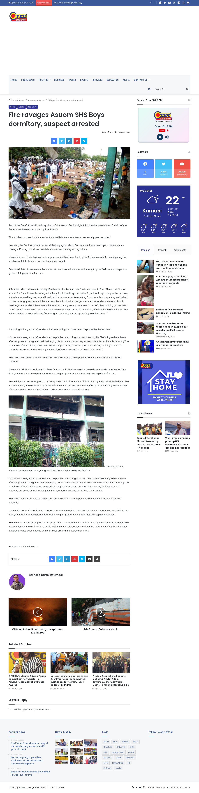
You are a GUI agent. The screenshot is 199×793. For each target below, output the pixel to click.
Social (21, 107)
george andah (118, 752)
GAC (106, 752)
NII (129, 763)
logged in (25, 709)
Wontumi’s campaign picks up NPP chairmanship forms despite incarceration (90, 2)
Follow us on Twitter (160, 732)
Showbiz (97, 80)
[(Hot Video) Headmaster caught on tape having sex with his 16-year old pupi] (145, 266)
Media (126, 80)
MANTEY (107, 757)
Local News (28, 80)
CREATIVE (121, 747)
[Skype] (84, 141)
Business (59, 80)
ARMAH (125, 742)
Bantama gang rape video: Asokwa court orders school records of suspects (172, 280)
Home (14, 80)
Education (112, 80)
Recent (162, 249)
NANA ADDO (117, 763)
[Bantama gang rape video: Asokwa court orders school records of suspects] (145, 290)
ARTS (135, 742)
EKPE (132, 747)
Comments (180, 249)
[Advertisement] (99, 52)
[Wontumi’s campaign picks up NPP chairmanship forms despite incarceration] (177, 428)
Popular (145, 249)
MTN (106, 763)
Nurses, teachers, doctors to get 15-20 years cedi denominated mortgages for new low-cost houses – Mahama (69, 680)
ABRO (106, 742)
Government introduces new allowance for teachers (172, 343)
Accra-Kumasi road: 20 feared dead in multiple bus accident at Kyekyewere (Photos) (172, 328)
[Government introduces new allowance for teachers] (145, 346)
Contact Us (140, 80)
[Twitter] (62, 141)
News (21, 100)
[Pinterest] (77, 141)
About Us (160, 787)
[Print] (97, 559)
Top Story (32, 107)
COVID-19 (185, 787)
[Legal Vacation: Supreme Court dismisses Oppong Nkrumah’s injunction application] (90, 760)
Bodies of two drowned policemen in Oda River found (173, 311)
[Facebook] (54, 141)
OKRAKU (107, 768)
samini (118, 768)
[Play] (160, 137)
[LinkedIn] (69, 141)
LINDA (131, 752)
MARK (118, 757)
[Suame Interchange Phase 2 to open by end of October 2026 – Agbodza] (149, 428)
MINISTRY (130, 757)
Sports (84, 80)
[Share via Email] (89, 559)
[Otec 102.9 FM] (37, 16)
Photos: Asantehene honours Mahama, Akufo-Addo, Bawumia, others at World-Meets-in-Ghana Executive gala (111, 680)
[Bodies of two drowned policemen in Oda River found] (145, 314)
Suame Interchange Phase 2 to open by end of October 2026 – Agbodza (149, 442)
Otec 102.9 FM (57, 787)
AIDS (115, 742)
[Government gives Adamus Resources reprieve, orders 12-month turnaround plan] (61, 743)
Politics (43, 80)
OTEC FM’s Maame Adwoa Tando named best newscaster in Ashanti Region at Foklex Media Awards (27, 680)
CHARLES (108, 747)
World (72, 80)
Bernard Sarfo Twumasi (46, 575)
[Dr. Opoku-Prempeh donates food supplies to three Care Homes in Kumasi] (76, 760)
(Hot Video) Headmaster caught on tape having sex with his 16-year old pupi (171, 265)
